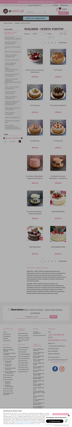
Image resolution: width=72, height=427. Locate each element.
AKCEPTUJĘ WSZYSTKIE (61, 414)
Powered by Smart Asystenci (61, 425)
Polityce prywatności (26, 423)
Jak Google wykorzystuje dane (22, 422)
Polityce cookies (35, 423)
